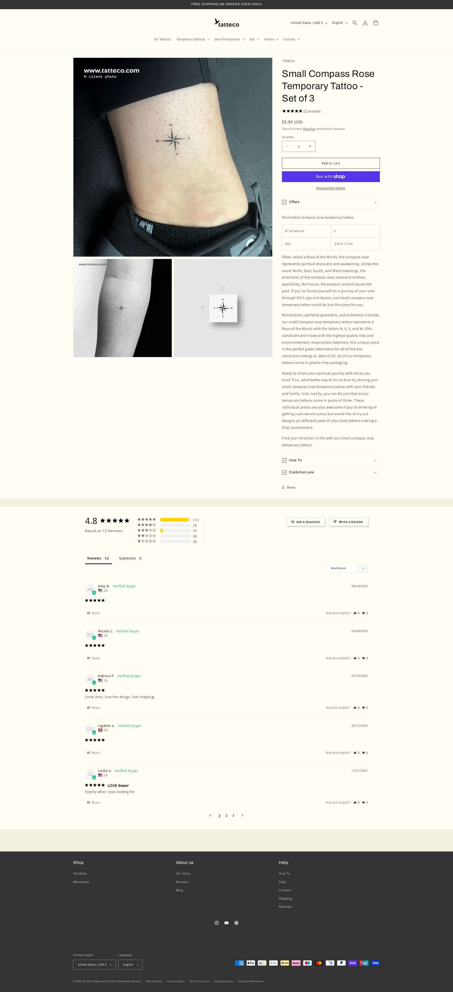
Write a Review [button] (351, 522)
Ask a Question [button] (308, 522)
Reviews (182, 882)
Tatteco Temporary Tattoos (100, 981)
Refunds (285, 906)
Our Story (183, 873)
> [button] (243, 815)
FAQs (282, 882)
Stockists (80, 873)
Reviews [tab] (94, 558)
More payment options (330, 188)
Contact (285, 890)
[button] (193, 39)
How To (284, 873)
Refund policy (154, 981)
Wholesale (81, 882)
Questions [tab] (127, 558)
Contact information (251, 981)
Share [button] (291, 487)
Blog (179, 890)
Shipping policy (223, 981)
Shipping (309, 128)
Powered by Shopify (129, 981)
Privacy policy (176, 981)
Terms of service (199, 981)
